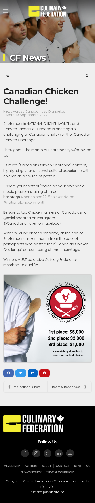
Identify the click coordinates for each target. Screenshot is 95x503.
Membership (12, 466)
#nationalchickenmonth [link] (24, 202)
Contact (63, 466)
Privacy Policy (31, 472)
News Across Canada (20, 111)
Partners (31, 466)
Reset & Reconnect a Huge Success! (71, 387)
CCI (88, 466)
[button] (5, 11)
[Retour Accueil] (47, 11)
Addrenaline (56, 492)
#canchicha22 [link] (33, 196)
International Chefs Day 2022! (30, 387)
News (78, 466)
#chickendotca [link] (60, 196)
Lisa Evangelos (53, 111)
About (46, 466)
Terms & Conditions (60, 472)
